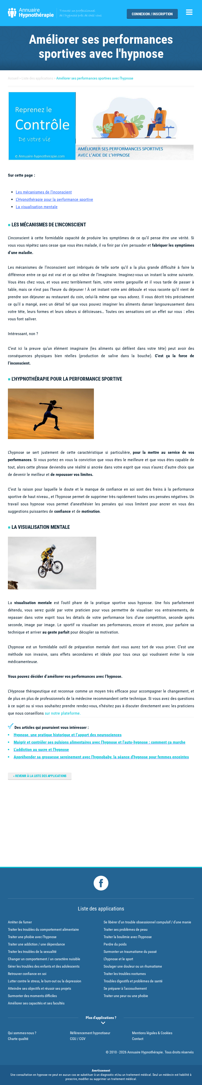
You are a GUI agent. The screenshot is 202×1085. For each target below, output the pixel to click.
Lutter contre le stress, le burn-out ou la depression (44, 981)
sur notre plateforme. (63, 713)
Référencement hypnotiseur (90, 1033)
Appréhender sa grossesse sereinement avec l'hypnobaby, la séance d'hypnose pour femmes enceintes (101, 756)
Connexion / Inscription (152, 14)
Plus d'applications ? (101, 1018)
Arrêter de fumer (20, 922)
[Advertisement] (101, 822)
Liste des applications (37, 78)
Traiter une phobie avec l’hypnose (32, 937)
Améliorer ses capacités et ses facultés (36, 1003)
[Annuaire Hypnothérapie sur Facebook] (101, 883)
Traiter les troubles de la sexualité (32, 951)
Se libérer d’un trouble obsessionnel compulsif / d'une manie (147, 922)
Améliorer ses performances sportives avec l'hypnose (94, 78)
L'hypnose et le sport (118, 959)
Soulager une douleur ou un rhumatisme (133, 966)
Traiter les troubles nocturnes (125, 974)
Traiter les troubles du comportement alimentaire (43, 929)
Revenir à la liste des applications (41, 776)
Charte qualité (18, 1039)
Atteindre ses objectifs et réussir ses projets (39, 988)
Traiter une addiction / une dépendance (36, 944)
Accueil (13, 78)
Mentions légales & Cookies (152, 1033)
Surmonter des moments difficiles (32, 996)
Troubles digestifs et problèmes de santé (133, 981)
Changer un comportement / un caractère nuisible (44, 959)
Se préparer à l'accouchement (125, 988)
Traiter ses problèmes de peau (126, 929)
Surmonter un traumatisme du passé (130, 951)
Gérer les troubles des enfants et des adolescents (43, 966)
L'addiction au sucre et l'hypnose (41, 749)
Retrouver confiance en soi (27, 974)
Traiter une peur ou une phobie (126, 996)
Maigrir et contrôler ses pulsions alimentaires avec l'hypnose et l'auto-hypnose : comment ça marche (99, 742)
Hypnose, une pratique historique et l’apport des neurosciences (68, 734)
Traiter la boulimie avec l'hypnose (128, 937)
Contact (137, 1039)
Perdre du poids (115, 944)
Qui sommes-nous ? (22, 1033)
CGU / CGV (77, 1039)
